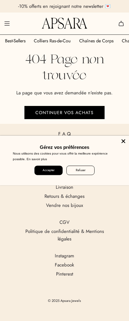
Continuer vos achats (64, 112)
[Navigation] (7, 23)
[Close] (123, 141)
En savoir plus (37, 159)
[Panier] (121, 23)
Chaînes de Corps (96, 41)
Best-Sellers (15, 41)
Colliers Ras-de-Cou (52, 41)
